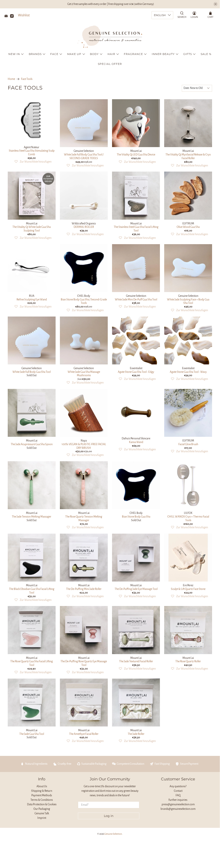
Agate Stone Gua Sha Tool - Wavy (188, 371)
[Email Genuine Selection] (7, 16)
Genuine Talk (42, 813)
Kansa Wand (136, 442)
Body (94, 54)
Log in (108, 816)
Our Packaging (41, 808)
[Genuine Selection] (110, 37)
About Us (41, 786)
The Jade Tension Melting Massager (31, 516)
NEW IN (14, 54)
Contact (178, 790)
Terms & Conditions (41, 799)
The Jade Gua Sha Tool (31, 733)
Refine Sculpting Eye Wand (32, 299)
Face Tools (26, 79)
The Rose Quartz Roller (188, 661)
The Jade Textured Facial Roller (136, 661)
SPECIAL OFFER (110, 63)
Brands (35, 54)
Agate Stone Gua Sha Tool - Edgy (136, 371)
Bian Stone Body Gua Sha (136, 516)
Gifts (187, 54)
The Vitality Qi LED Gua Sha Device (136, 154)
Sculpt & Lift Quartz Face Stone (188, 589)
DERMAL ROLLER (84, 226)
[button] (33, 162)
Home (11, 79)
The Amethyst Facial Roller (84, 733)
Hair (111, 54)
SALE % (206, 54)
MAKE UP (74, 54)
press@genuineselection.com (178, 804)
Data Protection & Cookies (41, 804)
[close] (215, 4)
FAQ (178, 795)
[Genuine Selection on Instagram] (13, 16)
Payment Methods (41, 795)
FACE (54, 54)
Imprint (41, 817)
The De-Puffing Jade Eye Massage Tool (136, 589)
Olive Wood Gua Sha (188, 226)
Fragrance (133, 54)
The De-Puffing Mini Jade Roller (84, 589)
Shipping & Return (41, 790)
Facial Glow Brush (188, 444)
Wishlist (24, 15)
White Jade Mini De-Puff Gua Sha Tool (136, 299)
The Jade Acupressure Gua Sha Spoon (32, 444)
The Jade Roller (136, 733)
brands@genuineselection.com (178, 808)
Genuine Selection (113, 834)
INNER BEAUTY (163, 54)
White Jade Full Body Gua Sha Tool (31, 371)
